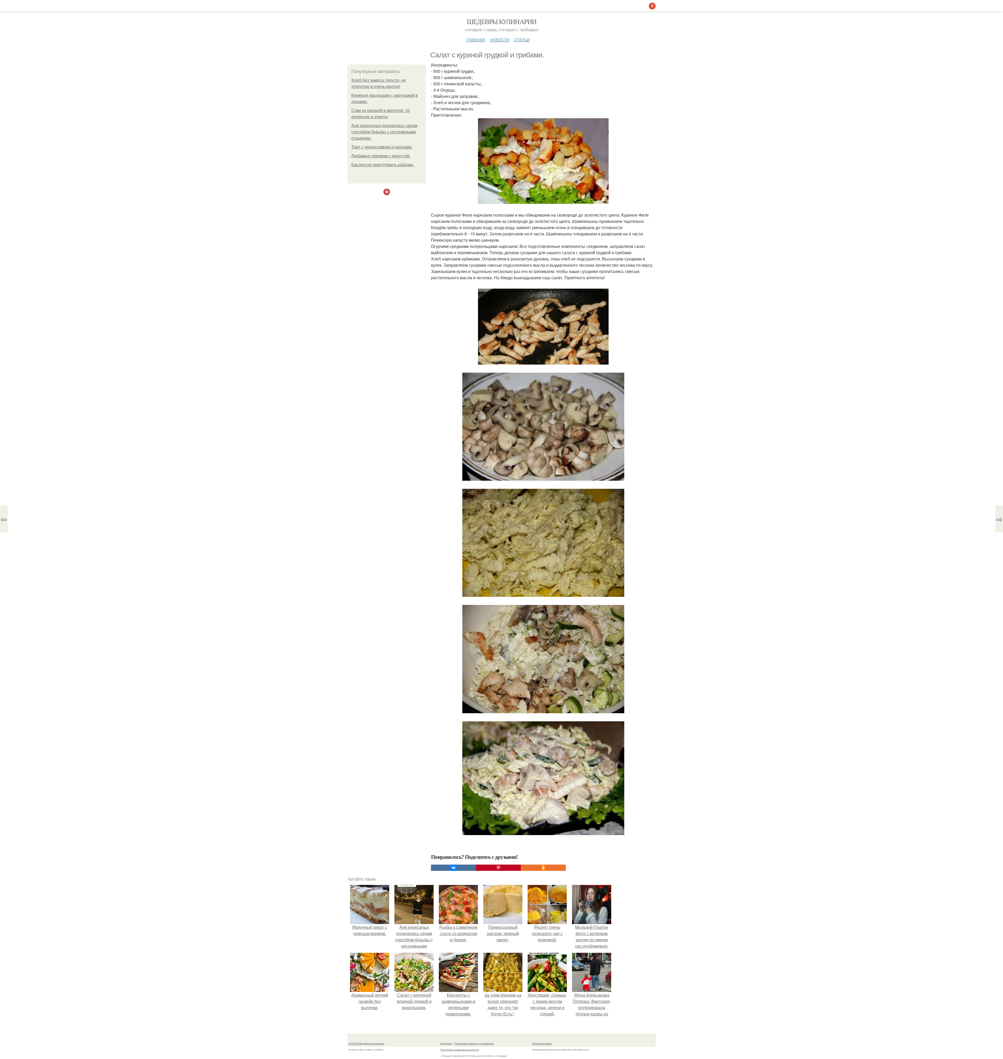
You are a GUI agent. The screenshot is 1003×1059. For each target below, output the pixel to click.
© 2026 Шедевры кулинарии (366, 1043)
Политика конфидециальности (459, 1049)
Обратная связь (542, 1043)
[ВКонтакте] (453, 868)
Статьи (522, 39)
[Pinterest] (498, 868)
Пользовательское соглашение (474, 1043)
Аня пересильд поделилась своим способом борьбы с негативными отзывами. (384, 131)
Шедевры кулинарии (502, 21)
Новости (499, 39)
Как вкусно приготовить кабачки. (382, 165)
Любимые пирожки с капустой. (380, 156)
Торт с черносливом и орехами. (381, 147)
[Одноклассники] (543, 868)
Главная (475, 39)
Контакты (446, 1043)
